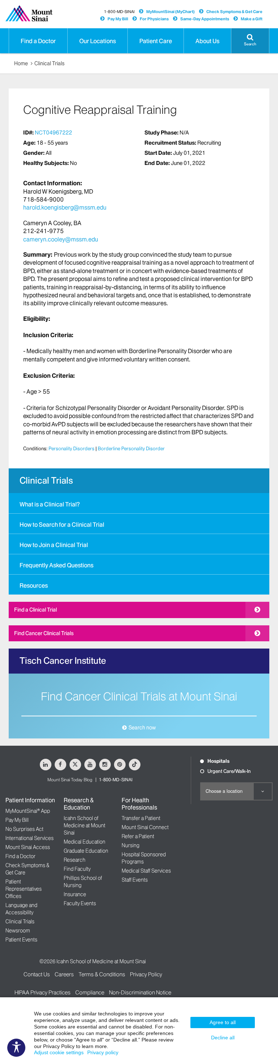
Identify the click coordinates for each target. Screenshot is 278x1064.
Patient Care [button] (155, 41)
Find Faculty (77, 869)
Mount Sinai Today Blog (69, 779)
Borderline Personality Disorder (131, 449)
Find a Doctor (20, 856)
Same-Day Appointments (204, 18)
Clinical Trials (49, 63)
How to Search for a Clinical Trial (62, 524)
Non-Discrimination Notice (140, 992)
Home (21, 63)
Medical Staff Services (146, 871)
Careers (64, 974)
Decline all (223, 1037)
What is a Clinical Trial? (50, 504)
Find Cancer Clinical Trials (43, 633)
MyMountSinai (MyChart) (170, 11)
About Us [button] (207, 41)
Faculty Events (80, 903)
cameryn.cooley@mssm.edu (60, 239)
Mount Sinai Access (27, 847)
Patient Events (21, 939)
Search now (142, 727)
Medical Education (84, 842)
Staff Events (135, 880)
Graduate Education (86, 851)
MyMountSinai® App (27, 811)
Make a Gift (251, 18)
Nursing (130, 845)
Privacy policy (102, 1052)
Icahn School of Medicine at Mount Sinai (84, 825)
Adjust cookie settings (59, 1052)
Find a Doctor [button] (38, 41)
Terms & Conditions (102, 974)
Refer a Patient (138, 836)
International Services (29, 838)
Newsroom (17, 930)
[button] (250, 40)
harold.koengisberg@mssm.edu (64, 207)
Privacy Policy (146, 974)
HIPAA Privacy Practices (42, 992)
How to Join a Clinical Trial (54, 544)
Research (74, 860)
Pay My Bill (118, 18)
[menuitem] (139, 503)
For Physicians (154, 18)
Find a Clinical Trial (35, 609)
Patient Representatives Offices (23, 888)
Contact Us (37, 974)
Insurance (75, 894)
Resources (34, 585)
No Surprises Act (24, 829)
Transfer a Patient (141, 818)
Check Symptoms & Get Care (234, 11)
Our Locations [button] (97, 41)
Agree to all (223, 1022)
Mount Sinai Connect (145, 827)
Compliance (89, 992)
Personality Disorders (71, 449)
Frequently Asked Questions (56, 565)
